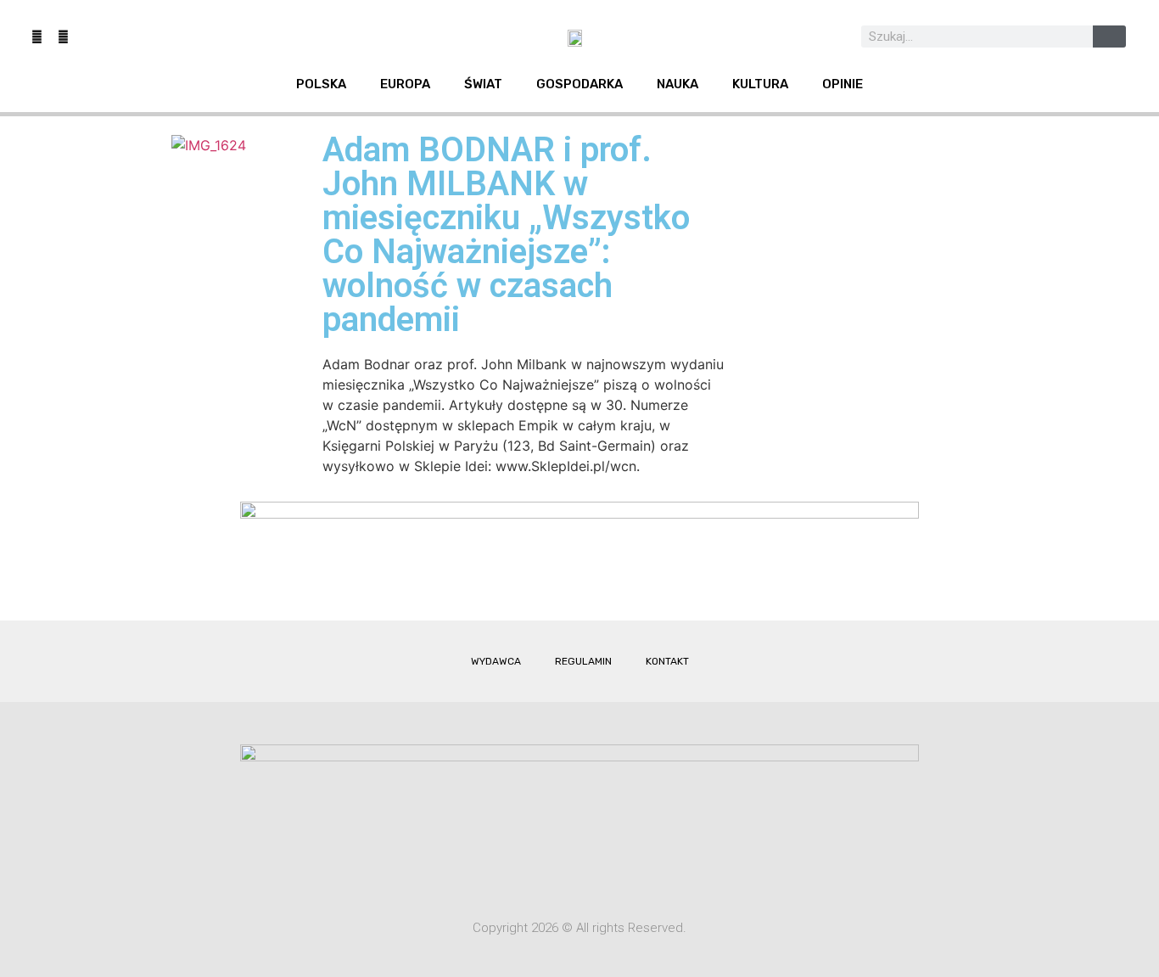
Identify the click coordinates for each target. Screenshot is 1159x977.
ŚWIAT (483, 84)
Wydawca (496, 661)
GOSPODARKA (579, 84)
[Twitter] (63, 36)
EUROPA (405, 84)
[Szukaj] (1109, 36)
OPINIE (842, 84)
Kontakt (667, 661)
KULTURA (760, 84)
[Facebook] (36, 36)
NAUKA (677, 84)
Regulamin (583, 661)
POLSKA (321, 84)
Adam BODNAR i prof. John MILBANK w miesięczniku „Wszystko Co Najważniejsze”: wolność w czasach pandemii (506, 235)
